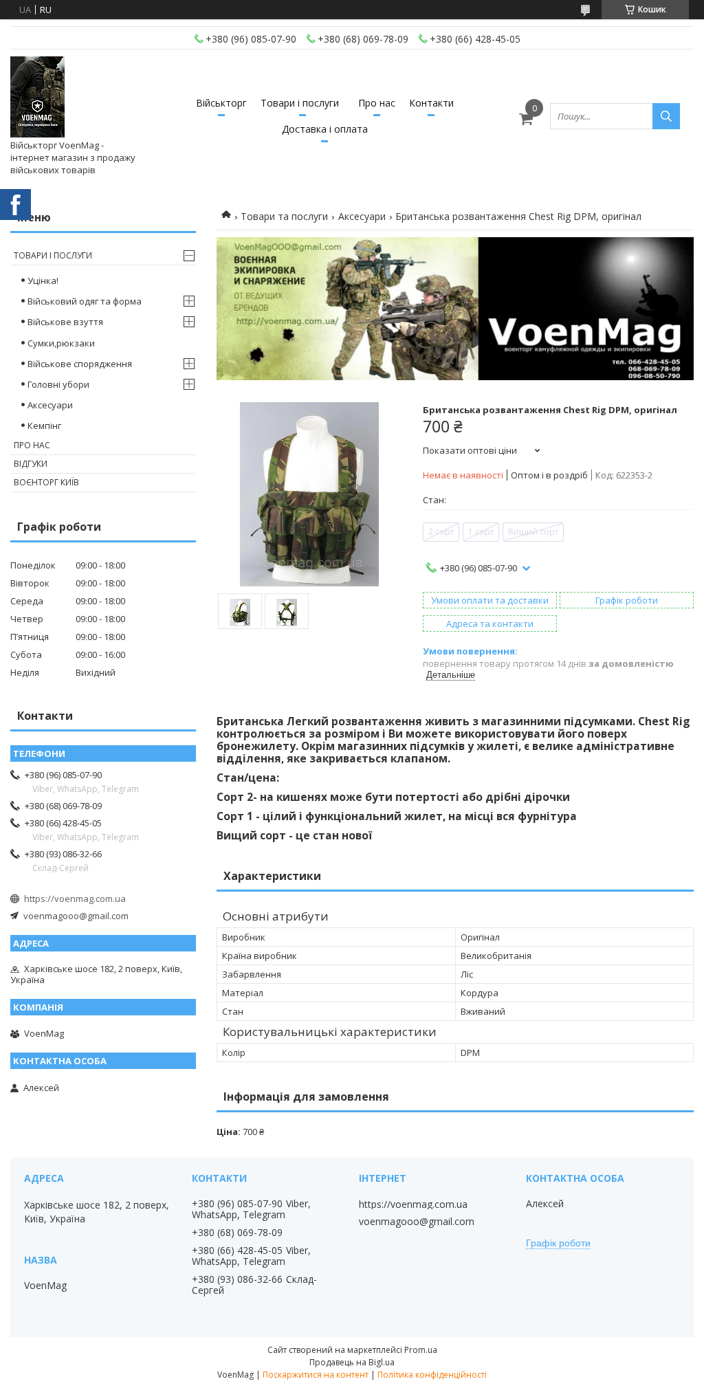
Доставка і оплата (325, 128)
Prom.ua (420, 1350)
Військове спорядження (80, 363)
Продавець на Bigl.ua (352, 1362)
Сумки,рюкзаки (61, 343)
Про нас (376, 102)
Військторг (221, 102)
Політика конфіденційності (432, 1374)
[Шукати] (666, 116)
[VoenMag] (37, 97)
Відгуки (30, 464)
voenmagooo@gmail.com (76, 915)
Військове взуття (65, 322)
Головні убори (58, 384)
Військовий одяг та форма (85, 301)
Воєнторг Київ (46, 482)
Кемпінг (44, 425)
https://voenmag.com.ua (75, 898)
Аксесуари (362, 216)
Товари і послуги (300, 102)
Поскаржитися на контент (315, 1374)
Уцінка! (43, 280)
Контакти (431, 102)
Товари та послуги (284, 216)
